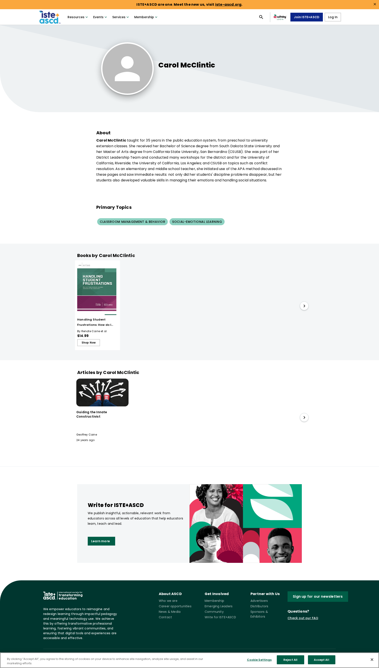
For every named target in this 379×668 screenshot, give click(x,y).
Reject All (290, 660)
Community (214, 612)
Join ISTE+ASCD (306, 17)
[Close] (372, 659)
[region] (189, 660)
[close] (375, 4)
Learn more (100, 541)
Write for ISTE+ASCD (220, 617)
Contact (165, 617)
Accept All (321, 660)
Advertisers (259, 601)
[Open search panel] (261, 17)
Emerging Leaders (218, 606)
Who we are (168, 601)
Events (98, 17)
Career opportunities (175, 606)
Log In (333, 17)
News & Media (170, 612)
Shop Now (89, 342)
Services (118, 17)
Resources (76, 17)
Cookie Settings (259, 660)
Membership (144, 17)
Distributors (259, 606)
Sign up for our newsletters (318, 596)
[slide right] (304, 305)
